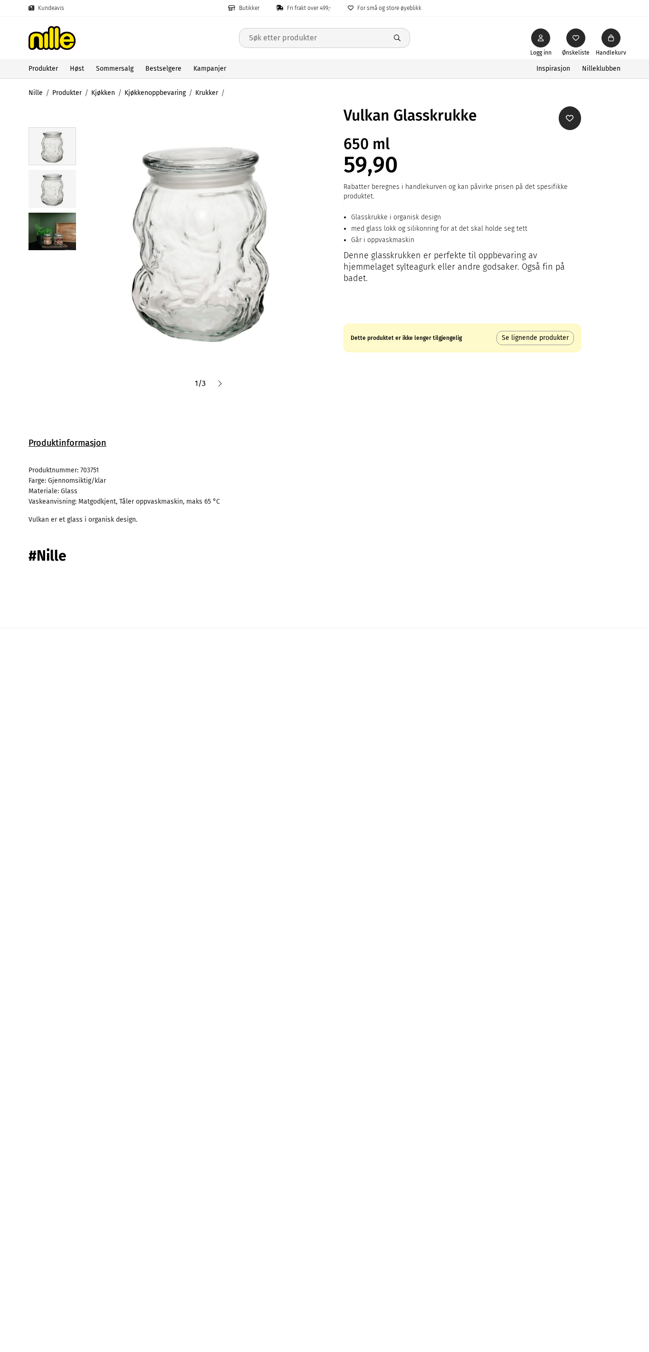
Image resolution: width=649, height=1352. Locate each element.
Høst (77, 69)
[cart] (610, 37)
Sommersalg (115, 69)
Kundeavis (51, 8)
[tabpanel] (324, 495)
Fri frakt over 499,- (309, 8)
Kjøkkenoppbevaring (155, 93)
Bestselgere (163, 69)
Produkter (43, 69)
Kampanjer (209, 69)
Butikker (249, 8)
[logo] (134, 38)
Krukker (206, 93)
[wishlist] (575, 37)
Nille (36, 93)
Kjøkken (103, 93)
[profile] (540, 37)
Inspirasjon (553, 69)
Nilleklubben (601, 69)
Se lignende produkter (535, 338)
